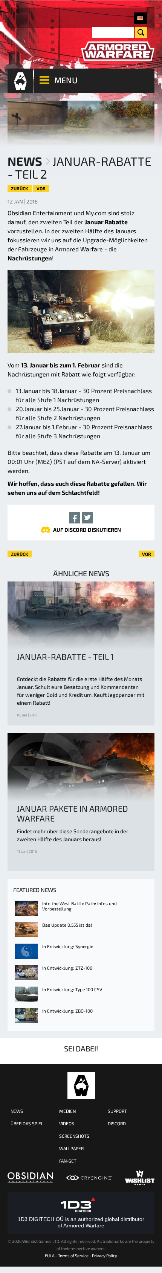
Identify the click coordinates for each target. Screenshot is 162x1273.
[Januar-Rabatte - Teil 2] (140, 18)
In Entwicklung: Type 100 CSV (72, 989)
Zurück (19, 188)
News (25, 161)
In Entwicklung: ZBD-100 (67, 1010)
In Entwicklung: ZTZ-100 (67, 967)
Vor (41, 188)
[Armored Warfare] (117, 51)
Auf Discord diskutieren (87, 529)
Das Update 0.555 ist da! (67, 924)
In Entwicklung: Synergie (67, 946)
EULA (50, 1255)
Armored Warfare (81, 1085)
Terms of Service (73, 1255)
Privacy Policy (104, 1255)
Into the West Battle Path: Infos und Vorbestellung (79, 906)
